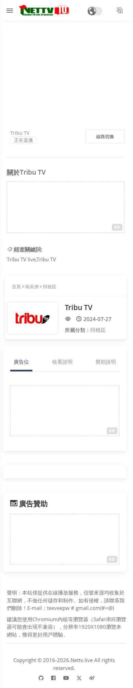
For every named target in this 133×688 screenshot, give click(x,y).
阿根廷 (49, 286)
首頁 (16, 286)
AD (117, 227)
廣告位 (21, 361)
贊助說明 (105, 361)
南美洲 (32, 286)
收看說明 (62, 361)
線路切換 (105, 136)
